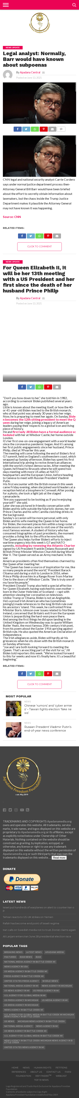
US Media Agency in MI (54, 1000)
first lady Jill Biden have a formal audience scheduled (39, 433)
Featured (10, 957)
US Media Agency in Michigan (21, 1005)
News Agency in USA (16, 966)
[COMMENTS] (61, 128)
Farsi (68, 1072)
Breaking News (13, 952)
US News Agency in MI (16, 990)
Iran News (26, 957)
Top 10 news (41, 1080)
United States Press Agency (21, 981)
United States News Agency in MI (24, 1047)
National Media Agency (18, 1026)
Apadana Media (54, 952)
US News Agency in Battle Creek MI (25, 1031)
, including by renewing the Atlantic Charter (44, 545)
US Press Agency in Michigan (21, 1000)
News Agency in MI (47, 1026)
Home (15, 1067)
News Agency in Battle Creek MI (23, 1010)
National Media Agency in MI (21, 986)
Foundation (23, 1076)
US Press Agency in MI (46, 990)
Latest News (34, 952)
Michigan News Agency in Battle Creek (41, 1021)
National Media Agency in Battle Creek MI (29, 962)
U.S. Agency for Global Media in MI (24, 995)
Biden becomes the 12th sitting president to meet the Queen (39, 419)
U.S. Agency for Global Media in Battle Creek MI (33, 1036)
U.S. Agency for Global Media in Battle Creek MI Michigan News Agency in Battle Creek (39, 1015)
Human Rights (42, 1067)
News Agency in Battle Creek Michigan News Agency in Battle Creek (38, 1041)
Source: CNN (12, 216)
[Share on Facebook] (18, 128)
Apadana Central (30, 72)
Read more (59, 857)
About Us (36, 1072)
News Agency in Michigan (57, 986)
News (26, 1067)
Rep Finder (43, 1076)
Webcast (61, 1076)
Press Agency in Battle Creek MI (24, 976)
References (19, 1072)
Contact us (53, 1072)
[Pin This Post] (44, 128)
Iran (38, 957)
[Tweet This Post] (26, 128)
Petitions (61, 1067)
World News (50, 981)
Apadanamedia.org (59, 821)
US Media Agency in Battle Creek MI (25, 971)
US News (9, 1021)
